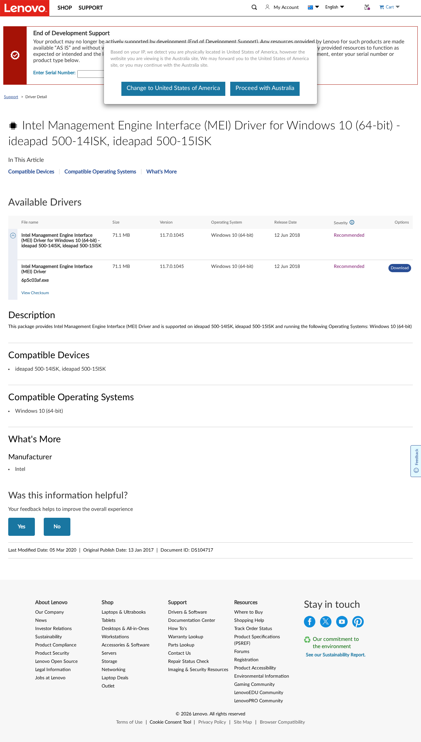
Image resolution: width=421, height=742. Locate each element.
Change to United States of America (173, 88)
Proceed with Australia (264, 88)
